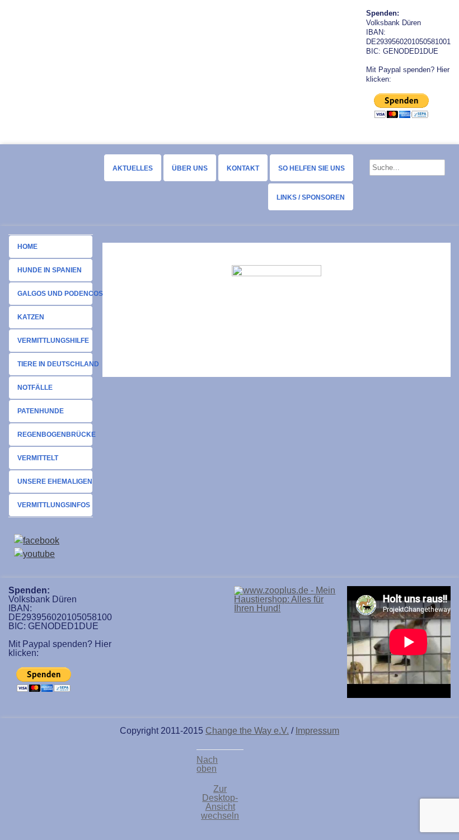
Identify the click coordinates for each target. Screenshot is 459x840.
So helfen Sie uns (311, 168)
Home (27, 247)
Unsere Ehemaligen (54, 481)
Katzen (30, 317)
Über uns (190, 168)
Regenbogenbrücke (55, 434)
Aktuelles (133, 168)
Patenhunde (40, 411)
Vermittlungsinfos (53, 505)
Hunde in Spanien (49, 270)
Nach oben (207, 764)
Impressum (317, 730)
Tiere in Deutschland (55, 364)
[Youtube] (34, 554)
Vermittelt (37, 458)
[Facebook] (36, 540)
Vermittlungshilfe (53, 341)
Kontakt (243, 168)
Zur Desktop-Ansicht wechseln (220, 802)
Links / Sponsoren (311, 197)
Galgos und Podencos (55, 294)
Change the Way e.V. (247, 730)
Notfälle (35, 387)
